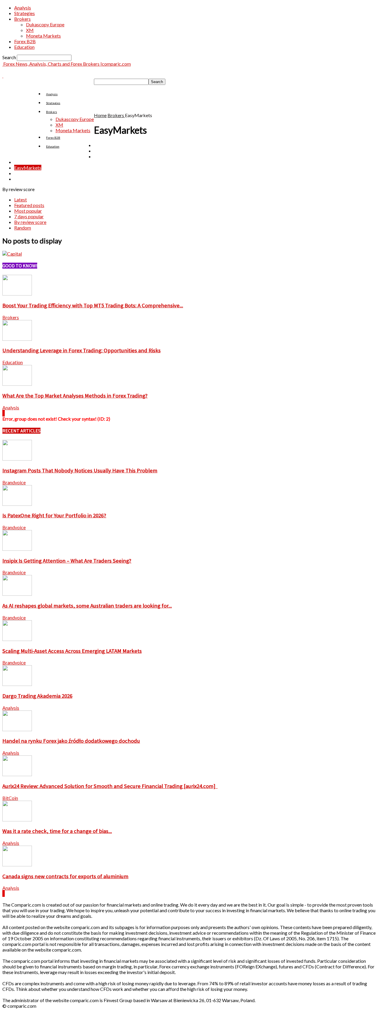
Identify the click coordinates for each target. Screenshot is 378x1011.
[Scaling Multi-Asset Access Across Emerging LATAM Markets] (17, 639)
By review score (30, 222)
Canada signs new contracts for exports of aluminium (65, 876)
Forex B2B (25, 41)
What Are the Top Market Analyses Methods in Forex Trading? (75, 395)
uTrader (22, 179)
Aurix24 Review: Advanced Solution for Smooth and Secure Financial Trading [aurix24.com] (110, 786)
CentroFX (24, 162)
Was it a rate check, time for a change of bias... (57, 831)
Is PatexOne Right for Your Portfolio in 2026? (54, 515)
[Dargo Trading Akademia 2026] (17, 684)
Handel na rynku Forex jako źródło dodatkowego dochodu (71, 740)
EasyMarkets (27, 167)
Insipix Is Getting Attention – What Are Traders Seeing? (66, 560)
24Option (104, 145)
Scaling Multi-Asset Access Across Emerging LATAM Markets (72, 650)
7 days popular (29, 216)
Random (22, 227)
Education (24, 47)
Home (100, 115)
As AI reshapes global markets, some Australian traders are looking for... (87, 605)
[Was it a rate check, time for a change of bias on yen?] (17, 819)
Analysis (22, 7)
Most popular (28, 211)
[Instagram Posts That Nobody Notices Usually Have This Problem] (17, 458)
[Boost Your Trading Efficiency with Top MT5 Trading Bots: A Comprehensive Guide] (17, 293)
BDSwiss (103, 151)
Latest (20, 199)
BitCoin (10, 798)
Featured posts (29, 205)
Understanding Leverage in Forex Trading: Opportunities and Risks (81, 350)
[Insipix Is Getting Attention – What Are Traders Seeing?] (17, 549)
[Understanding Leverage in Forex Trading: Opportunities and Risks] (17, 339)
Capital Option (109, 156)
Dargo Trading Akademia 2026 (37, 695)
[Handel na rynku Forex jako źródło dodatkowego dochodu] (17, 729)
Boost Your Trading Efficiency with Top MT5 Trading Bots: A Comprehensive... (92, 305)
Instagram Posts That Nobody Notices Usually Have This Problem (79, 470)
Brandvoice (14, 482)
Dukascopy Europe (45, 24)
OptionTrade (27, 173)
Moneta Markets (43, 35)
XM (30, 30)
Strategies (24, 13)
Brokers (22, 19)
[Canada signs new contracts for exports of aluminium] (17, 864)
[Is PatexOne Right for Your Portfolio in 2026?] (17, 504)
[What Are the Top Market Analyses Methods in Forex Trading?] (17, 384)
